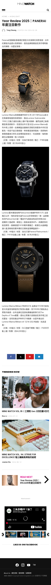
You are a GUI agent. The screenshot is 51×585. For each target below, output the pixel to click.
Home (4, 16)
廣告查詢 (14, 573)
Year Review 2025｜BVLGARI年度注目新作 (30, 481)
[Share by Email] (39, 356)
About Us (7, 573)
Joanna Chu (6, 462)
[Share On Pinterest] (30, 356)
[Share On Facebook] (11, 356)
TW (34, 565)
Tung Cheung (11, 30)
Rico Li (4, 416)
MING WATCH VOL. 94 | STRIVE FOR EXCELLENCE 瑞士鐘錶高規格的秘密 (19, 456)
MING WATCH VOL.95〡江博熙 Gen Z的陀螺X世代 (25, 411)
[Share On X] (21, 356)
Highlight (15, 16)
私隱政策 (28, 573)
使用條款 (21, 573)
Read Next (26, 477)
